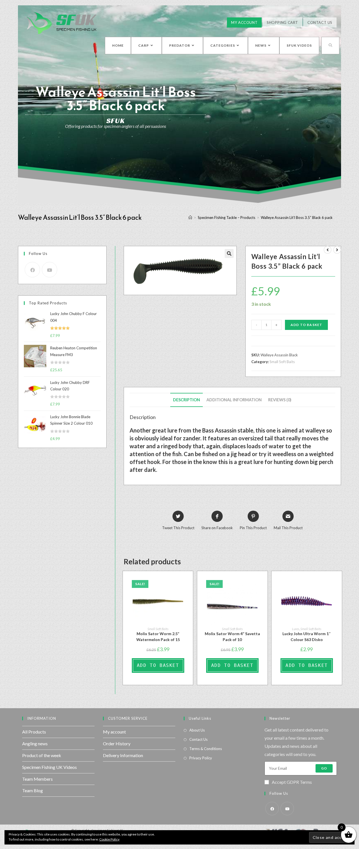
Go (324, 768)
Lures (295, 629)
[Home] (190, 217)
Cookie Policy (109, 839)
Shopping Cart (282, 22)
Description (186, 399)
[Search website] (330, 45)
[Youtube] (49, 269)
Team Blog (32, 790)
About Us (197, 730)
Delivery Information (123, 755)
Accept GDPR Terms (292, 782)
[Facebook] (32, 269)
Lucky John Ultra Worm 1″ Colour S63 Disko (306, 636)
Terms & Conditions (205, 748)
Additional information (234, 399)
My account (114, 731)
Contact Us (319, 22)
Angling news (35, 743)
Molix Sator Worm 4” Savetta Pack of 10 (232, 636)
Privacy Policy (200, 758)
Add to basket (307, 325)
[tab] (186, 400)
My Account (244, 22)
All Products (34, 731)
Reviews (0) (279, 399)
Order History (116, 743)
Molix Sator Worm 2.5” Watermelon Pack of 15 (158, 636)
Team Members (37, 779)
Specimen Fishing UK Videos (49, 767)
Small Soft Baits (282, 361)
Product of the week (41, 755)
